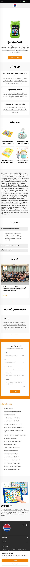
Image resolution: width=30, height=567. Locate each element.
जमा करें (15, 391)
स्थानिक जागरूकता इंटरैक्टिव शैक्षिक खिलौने (12, 463)
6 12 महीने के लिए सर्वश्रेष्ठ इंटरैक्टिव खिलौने (12, 418)
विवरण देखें (7, 133)
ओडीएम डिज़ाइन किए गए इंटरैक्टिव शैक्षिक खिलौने (13, 466)
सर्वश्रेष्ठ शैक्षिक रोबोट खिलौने (9, 414)
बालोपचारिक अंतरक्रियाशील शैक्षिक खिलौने (12, 447)
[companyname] (15, 5)
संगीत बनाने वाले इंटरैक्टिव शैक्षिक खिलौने (11, 457)
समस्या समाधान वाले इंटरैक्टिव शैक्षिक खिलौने (12, 460)
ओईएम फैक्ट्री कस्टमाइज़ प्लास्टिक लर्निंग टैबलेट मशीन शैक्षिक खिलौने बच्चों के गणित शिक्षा (7, 161)
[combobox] (8, 369)
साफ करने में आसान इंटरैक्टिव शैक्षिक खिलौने (12, 469)
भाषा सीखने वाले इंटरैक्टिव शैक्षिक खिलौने (11, 421)
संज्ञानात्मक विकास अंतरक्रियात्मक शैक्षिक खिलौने (13, 424)
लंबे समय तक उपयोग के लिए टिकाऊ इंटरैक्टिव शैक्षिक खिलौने (15, 435)
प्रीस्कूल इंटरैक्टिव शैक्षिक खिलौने (10, 444)
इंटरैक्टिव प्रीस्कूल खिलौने (9, 408)
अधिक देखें (5, 295)
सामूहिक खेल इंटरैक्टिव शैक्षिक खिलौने (11, 450)
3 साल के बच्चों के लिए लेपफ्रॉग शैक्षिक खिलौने (12, 411)
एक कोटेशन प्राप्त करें (15, 57)
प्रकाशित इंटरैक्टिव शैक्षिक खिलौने (10, 438)
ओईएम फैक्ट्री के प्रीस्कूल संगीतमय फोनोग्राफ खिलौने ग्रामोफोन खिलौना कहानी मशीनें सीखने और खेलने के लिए (22, 142)
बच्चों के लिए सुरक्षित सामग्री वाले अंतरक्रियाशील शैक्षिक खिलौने (14, 431)
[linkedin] (23, 525)
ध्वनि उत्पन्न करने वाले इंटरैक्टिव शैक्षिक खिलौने (12, 441)
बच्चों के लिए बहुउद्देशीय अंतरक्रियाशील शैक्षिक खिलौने (14, 427)
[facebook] (26, 525)
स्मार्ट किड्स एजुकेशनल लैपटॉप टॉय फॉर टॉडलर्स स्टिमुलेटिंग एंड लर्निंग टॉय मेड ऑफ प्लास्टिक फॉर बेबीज (7, 142)
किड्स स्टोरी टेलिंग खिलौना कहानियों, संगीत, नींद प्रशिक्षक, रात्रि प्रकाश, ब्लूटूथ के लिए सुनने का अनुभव (22, 161)
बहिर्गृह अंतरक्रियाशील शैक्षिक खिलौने (11, 453)
